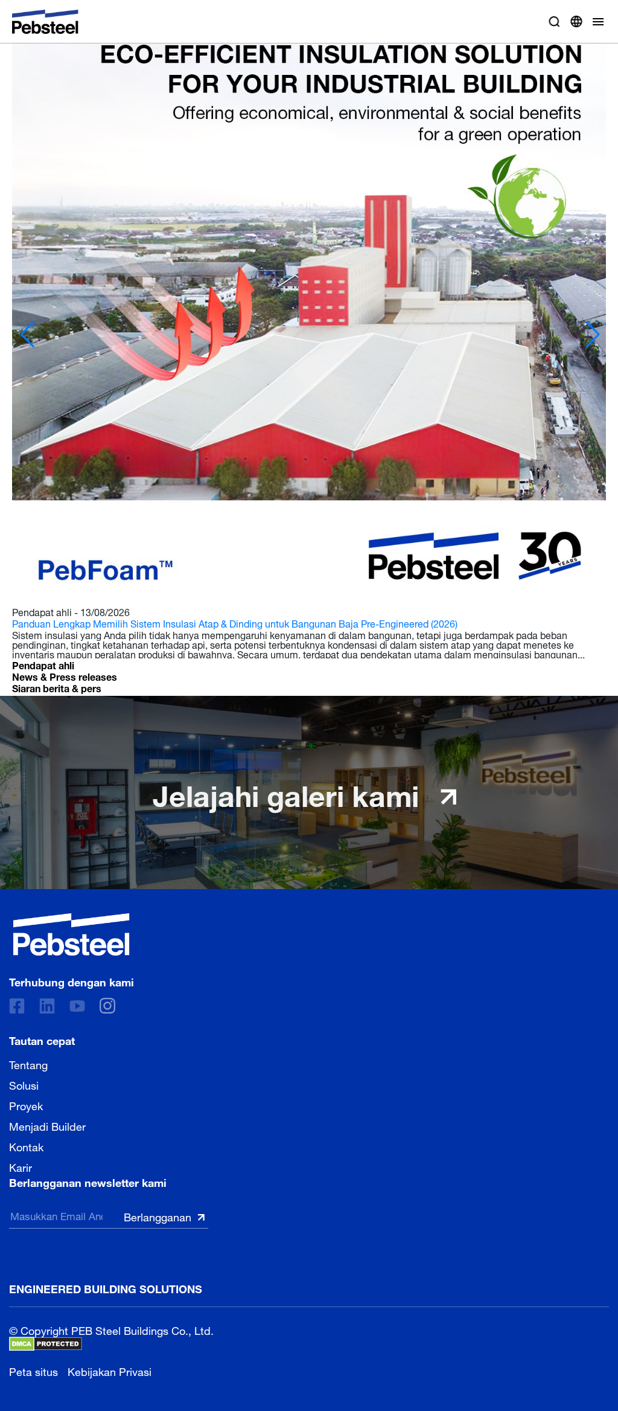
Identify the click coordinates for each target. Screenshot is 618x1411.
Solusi (24, 1084)
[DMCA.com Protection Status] (45, 1344)
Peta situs (33, 1370)
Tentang (28, 1063)
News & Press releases (64, 675)
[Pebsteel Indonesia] (71, 934)
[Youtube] (77, 1006)
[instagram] (107, 1006)
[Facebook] (17, 1006)
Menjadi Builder (47, 1125)
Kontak (26, 1146)
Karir (20, 1166)
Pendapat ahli (43, 664)
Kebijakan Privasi (109, 1370)
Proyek (26, 1105)
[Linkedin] (47, 1006)
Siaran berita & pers (56, 687)
